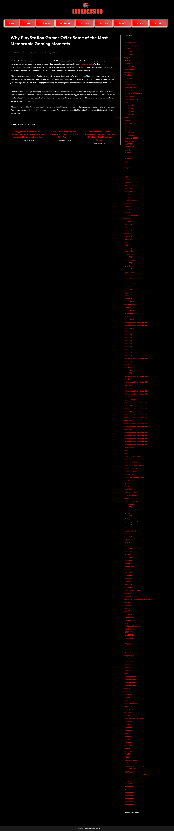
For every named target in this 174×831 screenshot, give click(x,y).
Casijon (127, 102)
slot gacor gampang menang (135, 477)
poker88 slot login (130, 492)
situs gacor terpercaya (132, 781)
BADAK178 (128, 144)
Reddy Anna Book (131, 659)
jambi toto (128, 730)
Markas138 (128, 721)
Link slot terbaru (130, 284)
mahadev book (130, 620)
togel (126, 162)
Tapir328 (127, 120)
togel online (128, 272)
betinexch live (129, 278)
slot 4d (127, 81)
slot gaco (127, 388)
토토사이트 (128, 578)
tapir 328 (127, 370)
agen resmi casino (131, 495)
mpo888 (127, 715)
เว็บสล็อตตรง (129, 141)
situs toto (127, 596)
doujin (126, 117)
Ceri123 (127, 275)
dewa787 (127, 183)
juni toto (127, 450)
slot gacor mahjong (131, 46)
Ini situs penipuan (130, 313)
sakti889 (127, 611)
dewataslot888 (130, 677)
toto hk (127, 513)
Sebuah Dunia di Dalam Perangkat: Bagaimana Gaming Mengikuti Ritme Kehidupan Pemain (99, 135)
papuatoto (128, 480)
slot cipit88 (128, 367)
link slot (127, 61)
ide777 (126, 453)
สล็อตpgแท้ (128, 105)
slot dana (127, 691)
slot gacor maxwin (131, 703)
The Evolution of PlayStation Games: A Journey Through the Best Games (64, 134)
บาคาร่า (127, 510)
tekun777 (127, 647)
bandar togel (129, 254)
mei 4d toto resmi (130, 471)
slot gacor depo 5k (131, 99)
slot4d (126, 64)
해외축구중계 (129, 656)
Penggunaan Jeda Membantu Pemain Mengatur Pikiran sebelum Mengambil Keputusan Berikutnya (27, 134)
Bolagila (127, 757)
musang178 (128, 186)
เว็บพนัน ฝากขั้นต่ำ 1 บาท (133, 93)
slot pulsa (128, 665)
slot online (128, 561)
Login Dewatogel (130, 763)
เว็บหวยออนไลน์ (130, 43)
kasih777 (127, 489)
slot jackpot (128, 90)
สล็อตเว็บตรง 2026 (131, 215)
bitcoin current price (131, 456)
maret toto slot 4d (131, 468)
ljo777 (126, 697)
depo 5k (127, 177)
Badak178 (128, 257)
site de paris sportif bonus (134, 465)
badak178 (128, 52)
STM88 (127, 308)
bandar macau (130, 260)
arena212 (127, 218)
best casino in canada (132, 626)
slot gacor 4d (129, 96)
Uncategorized (50, 53)
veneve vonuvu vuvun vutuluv (135, 766)
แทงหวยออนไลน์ (130, 501)
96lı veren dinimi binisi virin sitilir (136, 322)
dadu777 (127, 165)
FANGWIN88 (129, 147)
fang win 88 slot (130, 400)
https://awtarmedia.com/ (133, 718)
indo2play (128, 668)
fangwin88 (128, 58)
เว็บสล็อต (127, 75)
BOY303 (127, 742)
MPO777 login (129, 644)
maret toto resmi (130, 462)
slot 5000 (128, 784)
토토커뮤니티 (129, 772)
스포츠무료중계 (130, 531)
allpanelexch (129, 617)
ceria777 (127, 712)
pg (125, 641)
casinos (127, 748)
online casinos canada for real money (138, 599)
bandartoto (128, 650)
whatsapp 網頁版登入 (132, 305)
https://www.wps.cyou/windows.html (138, 293)
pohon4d (127, 245)
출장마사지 (128, 632)
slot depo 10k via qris (132, 590)
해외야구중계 (129, 447)
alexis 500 (128, 593)
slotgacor (127, 569)
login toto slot (129, 540)
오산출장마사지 (130, 629)
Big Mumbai (128, 581)
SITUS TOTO (128, 483)
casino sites (128, 662)
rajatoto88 (128, 555)
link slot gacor (129, 69)
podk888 (127, 206)
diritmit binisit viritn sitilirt (134, 769)
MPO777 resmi (129, 653)
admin (16, 53)
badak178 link (129, 302)
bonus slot (128, 299)
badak (126, 349)
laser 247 (127, 608)
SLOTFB (127, 602)
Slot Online (128, 706)
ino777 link (128, 584)
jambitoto (128, 727)
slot (125, 126)
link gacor (128, 563)
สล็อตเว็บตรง (129, 67)
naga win (127, 733)
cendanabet (128, 787)
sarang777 (128, 212)
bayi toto (127, 49)
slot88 (126, 242)
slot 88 (126, 486)
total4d (127, 688)
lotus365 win (129, 635)
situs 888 (127, 694)
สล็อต (126, 156)
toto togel (128, 78)
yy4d (126, 674)
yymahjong (128, 638)
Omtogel (127, 519)
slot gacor (128, 123)
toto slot (127, 72)
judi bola (127, 239)
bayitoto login (129, 84)
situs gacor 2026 (130, 138)
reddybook (128, 614)
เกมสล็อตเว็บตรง (130, 200)
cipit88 (126, 129)
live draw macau (130, 760)
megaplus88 (129, 566)
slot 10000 (128, 474)
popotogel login (130, 87)
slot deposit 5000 (131, 522)
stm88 (126, 498)
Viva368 (127, 754)
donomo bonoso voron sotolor (135, 775)
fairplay (127, 623)
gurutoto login (129, 251)
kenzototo (128, 575)
